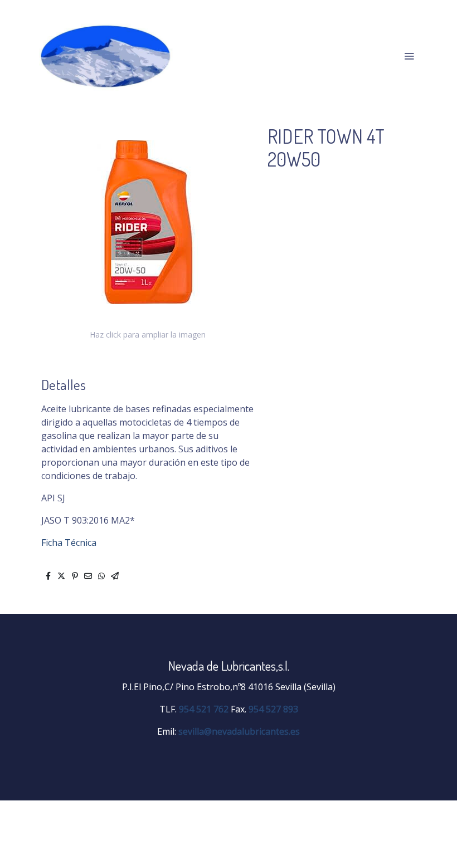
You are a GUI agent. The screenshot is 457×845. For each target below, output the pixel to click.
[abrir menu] (409, 55)
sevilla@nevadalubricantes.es (239, 731)
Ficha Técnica (68, 542)
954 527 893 (273, 709)
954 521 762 (204, 709)
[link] (106, 55)
